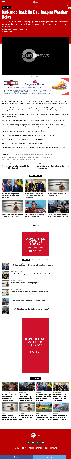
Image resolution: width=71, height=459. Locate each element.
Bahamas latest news (10, 156)
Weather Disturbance (44, 157)
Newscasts (53, 448)
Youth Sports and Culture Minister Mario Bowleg (19, 159)
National (16, 448)
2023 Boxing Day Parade (20, 154)
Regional (23, 448)
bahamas (33, 154)
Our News (18, 157)
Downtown (46, 156)
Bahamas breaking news (45, 154)
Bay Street (33, 156)
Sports (46, 448)
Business (31, 448)
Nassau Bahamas (8, 157)
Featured (55, 156)
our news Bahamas (29, 157)
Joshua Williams (9, 31)
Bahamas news (23, 156)
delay (40, 156)
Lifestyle (39, 448)
